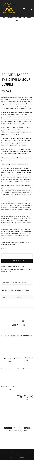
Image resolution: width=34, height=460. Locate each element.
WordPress (22, 457)
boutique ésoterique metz (24, 269)
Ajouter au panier (18, 261)
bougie (14, 269)
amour (10, 269)
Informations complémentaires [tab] (14, 282)
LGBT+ (3, 271)
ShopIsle (11, 457)
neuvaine (8, 271)
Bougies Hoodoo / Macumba (16, 266)
